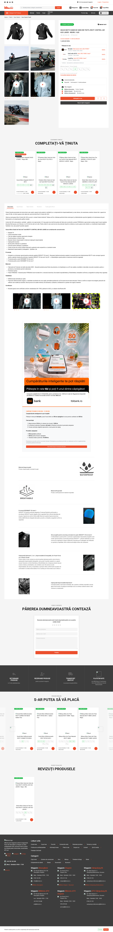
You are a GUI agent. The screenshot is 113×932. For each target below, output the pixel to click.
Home (6, 17)
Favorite (53, 844)
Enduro (49, 862)
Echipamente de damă (37, 862)
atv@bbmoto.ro (38, 904)
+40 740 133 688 (38, 901)
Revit (10, 17)
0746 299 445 (63, 904)
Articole (93, 13)
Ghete (87, 859)
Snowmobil (58, 862)
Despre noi (76, 847)
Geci (59, 859)
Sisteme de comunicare (47, 859)
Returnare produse (77, 844)
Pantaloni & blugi (77, 859)
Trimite (56, 652)
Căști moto (34, 859)
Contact (86, 847)
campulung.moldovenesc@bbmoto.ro (96, 881)
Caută (58, 7)
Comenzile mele (64, 844)
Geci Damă (17, 17)
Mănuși (66, 859)
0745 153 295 (37, 878)
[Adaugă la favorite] (98, 98)
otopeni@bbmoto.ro (65, 881)
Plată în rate (66, 847)
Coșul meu (44, 844)
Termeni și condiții (91, 844)
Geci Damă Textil (26, 17)
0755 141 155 (63, 878)
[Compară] (104, 98)
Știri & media (95, 847)
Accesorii (67, 862)
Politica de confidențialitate (38, 847)
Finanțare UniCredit (36, 850)
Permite (106, 929)
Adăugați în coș (77, 98)
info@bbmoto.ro (38, 881)
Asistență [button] (105, 13)
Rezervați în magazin (84, 103)
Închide (100, 929)
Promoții (83, 13)
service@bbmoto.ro (65, 907)
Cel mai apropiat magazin (86, 2)
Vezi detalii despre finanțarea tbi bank (56, 446)
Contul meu (34, 844)
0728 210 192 (90, 878)
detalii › (103, 49)
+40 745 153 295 (11, 861)
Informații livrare (54, 847)
